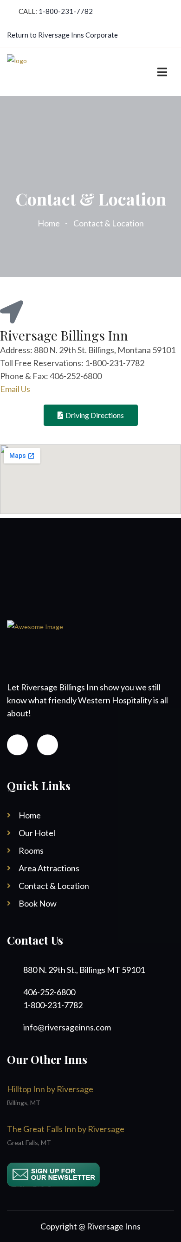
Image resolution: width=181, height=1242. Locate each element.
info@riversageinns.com (67, 1027)
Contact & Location (54, 886)
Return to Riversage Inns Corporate (62, 35)
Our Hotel (37, 833)
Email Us (15, 389)
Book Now (38, 903)
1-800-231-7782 (66, 11)
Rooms (31, 850)
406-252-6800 (49, 992)
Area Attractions (49, 868)
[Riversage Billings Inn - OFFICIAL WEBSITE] (17, 71)
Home (50, 223)
